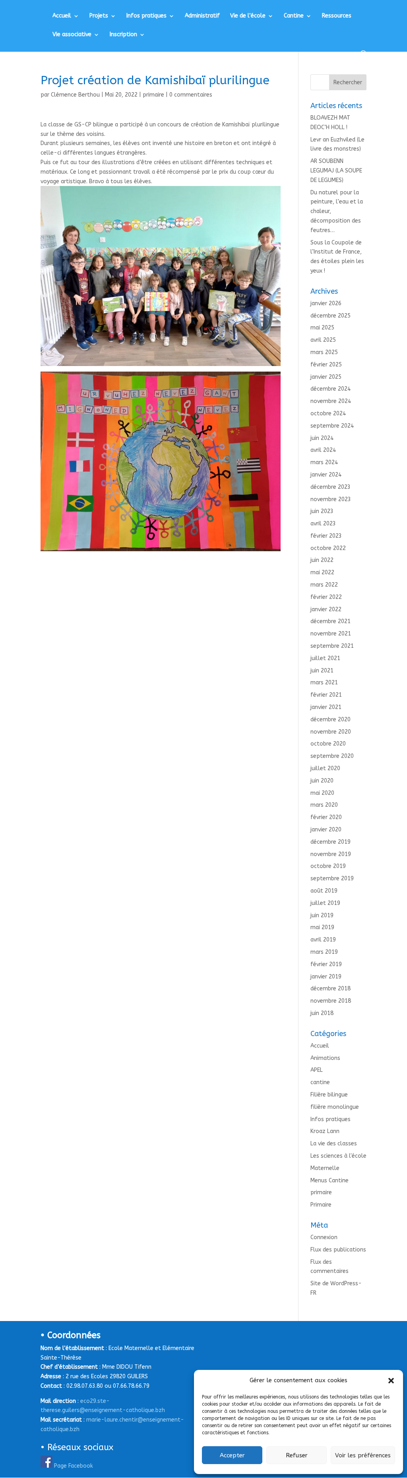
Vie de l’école (248, 16)
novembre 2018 (330, 1001)
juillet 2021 (325, 658)
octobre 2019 (328, 866)
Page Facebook (73, 1466)
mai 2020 (322, 793)
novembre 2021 (330, 633)
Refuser (297, 1455)
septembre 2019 (332, 878)
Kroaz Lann (324, 1131)
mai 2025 (322, 327)
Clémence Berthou (75, 94)
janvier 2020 (325, 829)
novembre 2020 (330, 731)
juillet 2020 (325, 768)
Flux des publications (338, 1249)
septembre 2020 (332, 756)
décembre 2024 (330, 388)
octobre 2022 (328, 548)
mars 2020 (324, 805)
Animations (325, 1058)
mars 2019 (324, 952)
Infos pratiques (146, 16)
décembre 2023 (330, 487)
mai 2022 (322, 572)
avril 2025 (323, 340)
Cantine (294, 16)
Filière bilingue (329, 1094)
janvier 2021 (325, 707)
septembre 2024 (332, 425)
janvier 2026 (325, 303)
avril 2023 (323, 523)
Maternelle (324, 1168)
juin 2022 (321, 560)
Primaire (320, 1204)
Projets (98, 16)
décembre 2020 (330, 719)
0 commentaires (190, 94)
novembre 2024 (330, 401)
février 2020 (326, 817)
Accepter (232, 1455)
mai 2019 (322, 927)
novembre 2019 (330, 854)
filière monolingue (334, 1107)
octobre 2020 (328, 743)
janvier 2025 (325, 377)
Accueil (61, 16)
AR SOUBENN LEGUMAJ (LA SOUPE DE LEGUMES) (336, 171)
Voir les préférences (363, 1455)
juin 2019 (321, 915)
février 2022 (326, 597)
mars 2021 (324, 682)
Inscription (123, 35)
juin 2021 (321, 670)
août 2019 (323, 890)
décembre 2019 (330, 842)
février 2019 (326, 964)
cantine (320, 1082)
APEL (316, 1070)
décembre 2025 (330, 315)
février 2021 (326, 695)
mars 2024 (324, 462)
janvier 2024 (325, 474)
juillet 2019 (325, 903)
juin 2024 (321, 438)
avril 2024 (323, 450)
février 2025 (326, 364)
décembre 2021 (330, 621)
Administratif (202, 16)
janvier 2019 (325, 976)
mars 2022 (324, 584)
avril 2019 (323, 939)
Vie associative (71, 35)
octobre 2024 (328, 413)
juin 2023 (321, 511)
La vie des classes (333, 1143)
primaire (153, 94)
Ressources (336, 16)
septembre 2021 (332, 646)
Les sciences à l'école (338, 1156)
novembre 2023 (330, 499)
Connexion (323, 1237)
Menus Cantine (329, 1180)
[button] (391, 1381)
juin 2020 (321, 780)
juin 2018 (321, 1013)
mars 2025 (324, 352)
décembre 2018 (330, 988)
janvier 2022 (325, 609)
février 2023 (326, 536)
